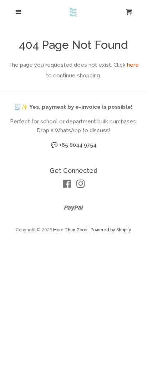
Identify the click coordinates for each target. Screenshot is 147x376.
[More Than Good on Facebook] (66, 185)
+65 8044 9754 (77, 145)
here (133, 65)
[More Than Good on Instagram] (80, 185)
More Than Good (70, 229)
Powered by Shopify (111, 229)
